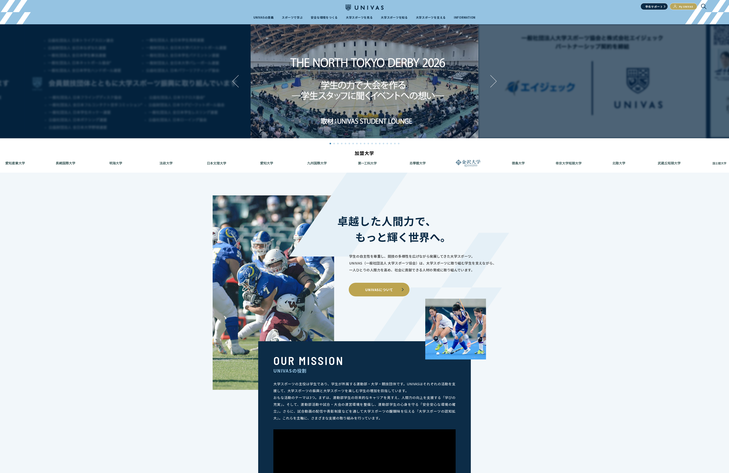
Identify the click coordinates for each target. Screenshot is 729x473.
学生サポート (654, 6)
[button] (493, 81)
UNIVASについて (379, 289)
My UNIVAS (686, 6)
